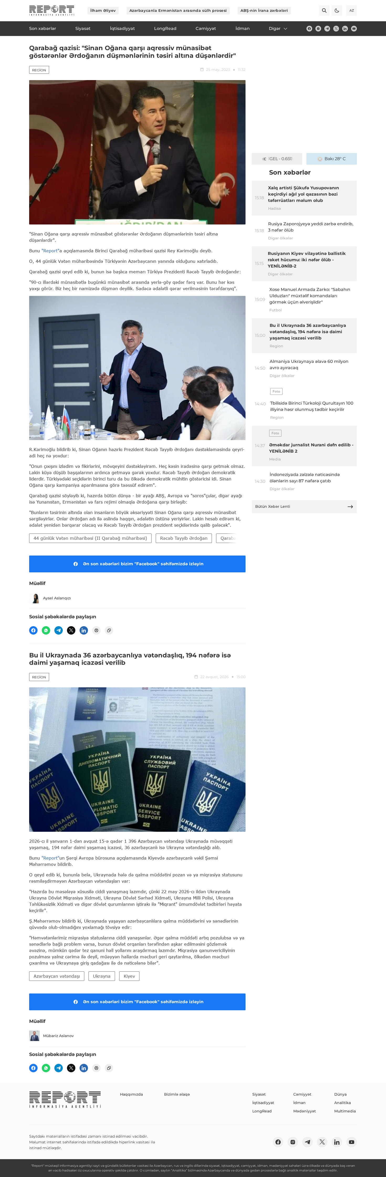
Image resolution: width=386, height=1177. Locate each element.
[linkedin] (345, 29)
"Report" (50, 250)
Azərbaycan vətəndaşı (57, 976)
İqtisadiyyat (263, 1102)
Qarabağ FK (233, 538)
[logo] (51, 10)
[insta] (318, 29)
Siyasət (259, 1094)
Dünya (340, 1094)
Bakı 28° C (335, 158)
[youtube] (354, 29)
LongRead (262, 1111)
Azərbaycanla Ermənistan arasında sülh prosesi (178, 10)
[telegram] (327, 29)
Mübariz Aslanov (58, 1035)
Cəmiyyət (302, 1094)
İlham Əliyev (103, 10)
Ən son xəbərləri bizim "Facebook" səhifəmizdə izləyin (143, 563)
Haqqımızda (131, 1094)
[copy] (109, 630)
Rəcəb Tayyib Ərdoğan (183, 538)
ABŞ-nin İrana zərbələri (264, 10)
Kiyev (129, 976)
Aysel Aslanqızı (57, 598)
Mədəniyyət (304, 1111)
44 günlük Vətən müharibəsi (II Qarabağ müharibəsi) (90, 538)
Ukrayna (102, 976)
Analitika (342, 1102)
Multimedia (345, 1111)
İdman (299, 1102)
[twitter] (336, 29)
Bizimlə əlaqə (177, 1094)
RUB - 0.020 (280, 158)
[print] (96, 630)
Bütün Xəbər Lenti (272, 506)
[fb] (309, 29)
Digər (275, 28)
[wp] (46, 630)
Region (39, 70)
